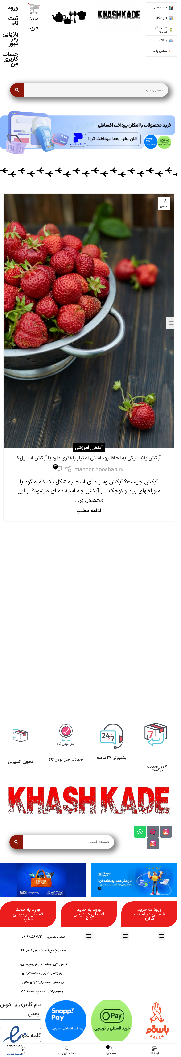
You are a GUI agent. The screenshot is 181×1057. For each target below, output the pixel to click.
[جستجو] (17, 90)
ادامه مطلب (88, 511)
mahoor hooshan (95, 470)
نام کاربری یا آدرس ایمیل (20, 1009)
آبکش (97, 447)
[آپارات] (153, 832)
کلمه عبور (30, 1035)
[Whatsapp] (140, 832)
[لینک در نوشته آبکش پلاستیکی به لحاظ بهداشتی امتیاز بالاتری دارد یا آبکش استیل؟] (89, 321)
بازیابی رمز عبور (10, 38)
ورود (13, 7)
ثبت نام (13, 21)
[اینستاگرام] (166, 832)
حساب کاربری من (10, 59)
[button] (161, 936)
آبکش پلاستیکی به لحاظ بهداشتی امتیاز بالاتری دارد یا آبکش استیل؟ (89, 458)
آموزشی (82, 447)
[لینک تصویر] (119, 17)
